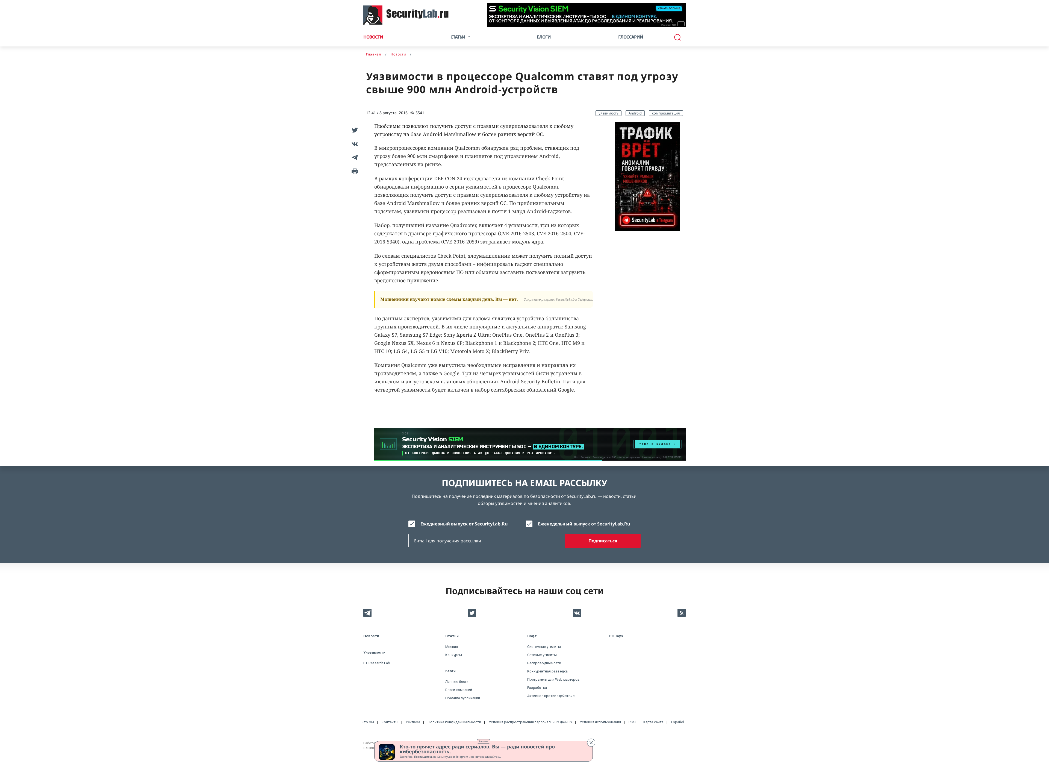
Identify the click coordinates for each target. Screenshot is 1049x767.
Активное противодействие (550, 696)
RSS (632, 722)
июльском (387, 381)
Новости (373, 37)
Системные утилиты (544, 647)
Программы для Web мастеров (553, 679)
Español (677, 722)
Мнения (451, 647)
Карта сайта (653, 722)
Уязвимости (374, 652)
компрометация (666, 113)
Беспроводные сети (544, 663)
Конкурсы (453, 655)
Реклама (483, 741)
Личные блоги (456, 682)
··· (681, 24)
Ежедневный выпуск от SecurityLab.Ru (464, 524)
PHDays (616, 636)
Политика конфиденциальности (454, 722)
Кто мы (368, 722)
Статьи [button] (457, 37)
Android (635, 113)
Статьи (452, 636)
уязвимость (608, 113)
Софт (532, 636)
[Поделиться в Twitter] (354, 130)
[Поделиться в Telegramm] (354, 157)
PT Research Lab (376, 663)
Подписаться (602, 541)
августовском (422, 381)
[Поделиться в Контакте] (354, 144)
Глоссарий (630, 37)
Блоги (544, 37)
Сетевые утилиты (542, 655)
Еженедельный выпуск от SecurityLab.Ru (584, 524)
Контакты (390, 722)
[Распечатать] (354, 171)
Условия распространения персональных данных (530, 722)
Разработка (537, 688)
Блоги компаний (458, 690)
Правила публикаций (462, 698)
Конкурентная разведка (547, 671)
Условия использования (600, 722)
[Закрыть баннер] (591, 743)
